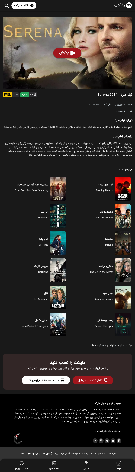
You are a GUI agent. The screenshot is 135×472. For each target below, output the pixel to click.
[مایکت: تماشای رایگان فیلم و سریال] (123, 5)
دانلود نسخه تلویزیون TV (43, 380)
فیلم (120, 345)
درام (129, 111)
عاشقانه (120, 111)
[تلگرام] (107, 440)
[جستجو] (7, 5)
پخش (64, 52)
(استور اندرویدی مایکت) (40, 454)
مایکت (129, 345)
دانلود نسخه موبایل (90, 380)
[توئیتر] (112, 440)
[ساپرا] (18, 438)
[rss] (95, 440)
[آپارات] (118, 440)
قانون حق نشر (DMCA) (106, 431)
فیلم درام (109, 345)
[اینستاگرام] (101, 440)
